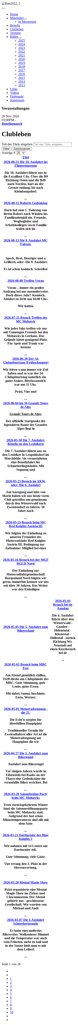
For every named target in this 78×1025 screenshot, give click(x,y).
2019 (21, 63)
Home (14, 14)
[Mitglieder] (25, 19)
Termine (15, 33)
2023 (21, 48)
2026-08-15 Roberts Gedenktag (25, 203)
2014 (21, 81)
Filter (6, 148)
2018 (21, 66)
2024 (21, 44)
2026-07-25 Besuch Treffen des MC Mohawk (25, 319)
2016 (21, 74)
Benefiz (15, 25)
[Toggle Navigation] (3, 8)
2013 (21, 85)
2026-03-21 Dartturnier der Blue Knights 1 (25, 837)
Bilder (14, 36)
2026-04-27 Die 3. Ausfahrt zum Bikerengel (25, 755)
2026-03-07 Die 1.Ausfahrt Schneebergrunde (25, 921)
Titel (25, 157)
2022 (21, 51)
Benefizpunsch (12, 123)
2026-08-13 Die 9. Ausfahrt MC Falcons (26, 242)
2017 (21, 70)
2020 (21, 59)
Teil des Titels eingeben (17, 144)
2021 (21, 55)
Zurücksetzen (22, 148)
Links (13, 89)
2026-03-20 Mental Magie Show (25, 882)
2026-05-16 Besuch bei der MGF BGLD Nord (25, 561)
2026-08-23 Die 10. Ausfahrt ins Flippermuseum (26, 163)
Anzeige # (9, 152)
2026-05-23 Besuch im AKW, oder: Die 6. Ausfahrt (25, 483)
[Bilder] (19, 37)
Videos (14, 92)
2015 (21, 78)
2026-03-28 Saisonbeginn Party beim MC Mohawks (25, 795)
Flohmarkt (17, 96)
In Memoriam (27, 21)
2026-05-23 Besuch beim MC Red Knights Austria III (25, 524)
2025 (21, 40)
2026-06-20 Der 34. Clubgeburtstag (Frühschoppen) (25, 360)
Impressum (17, 100)
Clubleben (17, 29)
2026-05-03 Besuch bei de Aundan (62, 604)
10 (11, 1012)
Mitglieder (17, 18)
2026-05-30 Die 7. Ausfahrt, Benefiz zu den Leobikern (25, 442)
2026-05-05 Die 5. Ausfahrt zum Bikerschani (25, 628)
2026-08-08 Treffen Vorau (25, 280)
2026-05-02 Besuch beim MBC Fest (25, 666)
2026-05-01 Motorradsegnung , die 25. (25, 710)
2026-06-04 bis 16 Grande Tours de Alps (25, 405)
